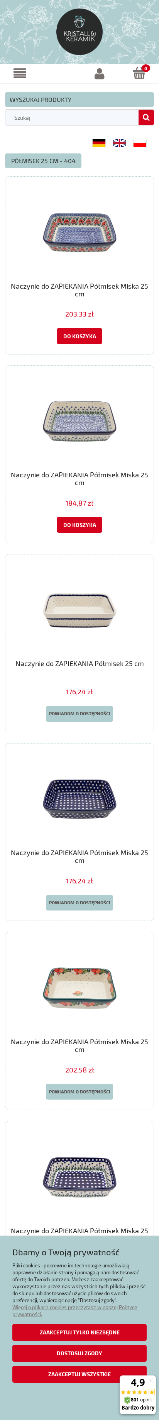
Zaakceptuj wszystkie (79, 1374)
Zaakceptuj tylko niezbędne (80, 1332)
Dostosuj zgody (79, 1353)
